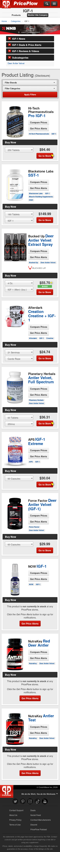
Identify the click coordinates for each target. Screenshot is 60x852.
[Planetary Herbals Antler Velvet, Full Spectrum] (15, 386)
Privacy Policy (15, 819)
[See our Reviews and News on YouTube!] (45, 801)
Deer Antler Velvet (16, 63)
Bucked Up (33, 262)
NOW (31, 584)
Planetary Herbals (36, 400)
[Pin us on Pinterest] (23, 801)
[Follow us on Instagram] (30, 801)
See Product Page (15, 128)
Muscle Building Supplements (41, 196)
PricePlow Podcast (38, 829)
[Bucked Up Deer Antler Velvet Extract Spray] (15, 246)
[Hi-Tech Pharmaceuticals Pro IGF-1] (15, 121)
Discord (33, 824)
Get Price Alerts (38, 128)
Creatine (49, 338)
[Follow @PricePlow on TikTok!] (37, 801)
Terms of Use (15, 824)
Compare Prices (38, 122)
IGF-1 (54, 134)
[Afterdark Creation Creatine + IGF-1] (15, 317)
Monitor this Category (38, 15)
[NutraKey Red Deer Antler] (15, 654)
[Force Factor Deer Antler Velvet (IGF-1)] (15, 511)
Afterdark (33, 338)
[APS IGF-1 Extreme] (15, 447)
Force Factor (34, 527)
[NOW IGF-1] (15, 578)
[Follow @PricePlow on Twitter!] (15, 801)
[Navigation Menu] (54, 3)
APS (31, 461)
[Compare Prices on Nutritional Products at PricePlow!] (7, 790)
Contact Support (16, 810)
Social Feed (35, 815)
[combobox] (30, 82)
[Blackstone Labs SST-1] (15, 182)
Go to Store (15, 135)
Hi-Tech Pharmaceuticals (39, 134)
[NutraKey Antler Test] (15, 727)
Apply (30, 94)
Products (16, 15)
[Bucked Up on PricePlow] (37, 267)
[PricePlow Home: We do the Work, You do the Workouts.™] (8, 6)
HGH (31, 200)
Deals (33, 810)
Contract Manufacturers (40, 819)
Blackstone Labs (36, 193)
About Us (13, 815)
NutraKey (33, 663)
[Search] (47, 3)
